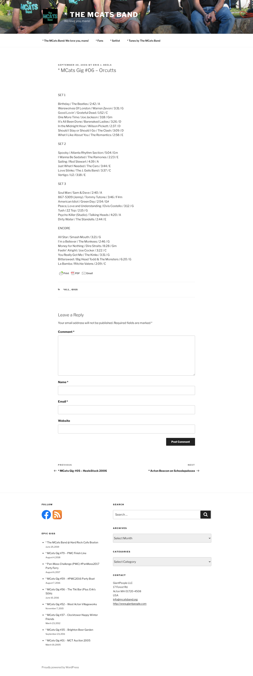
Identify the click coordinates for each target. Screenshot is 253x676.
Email (63, 401)
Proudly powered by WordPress (60, 667)
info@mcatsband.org (125, 599)
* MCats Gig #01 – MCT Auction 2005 (68, 640)
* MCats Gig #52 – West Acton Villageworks (71, 604)
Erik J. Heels (102, 65)
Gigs (74, 289)
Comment (66, 332)
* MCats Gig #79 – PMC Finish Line (66, 553)
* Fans (99, 40)
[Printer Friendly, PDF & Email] (76, 273)
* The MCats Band (101, 15)
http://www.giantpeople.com (130, 603)
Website (64, 421)
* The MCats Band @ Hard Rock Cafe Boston (72, 542)
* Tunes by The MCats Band (143, 40)
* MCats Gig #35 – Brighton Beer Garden (69, 629)
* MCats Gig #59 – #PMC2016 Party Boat (70, 578)
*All (66, 289)
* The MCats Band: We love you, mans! (65, 40)
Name (63, 382)
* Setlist (115, 40)
